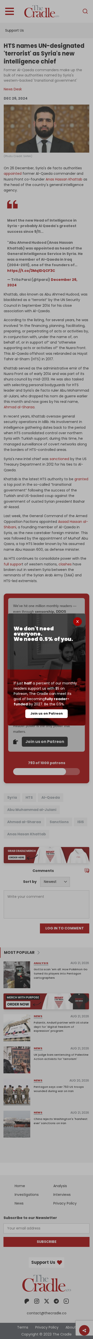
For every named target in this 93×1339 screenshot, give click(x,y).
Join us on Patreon (46, 713)
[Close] (77, 621)
